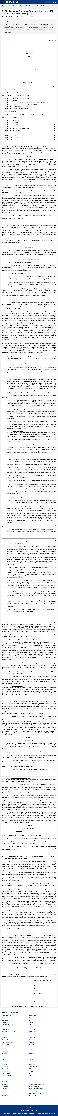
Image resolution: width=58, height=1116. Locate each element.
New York (31, 1073)
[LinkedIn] (22, 1110)
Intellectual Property (7, 1047)
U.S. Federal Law (7, 1060)
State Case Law (33, 1066)
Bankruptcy (32, 1018)
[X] (34, 1110)
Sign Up (54, 2)
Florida (31, 1071)
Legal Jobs (5, 1084)
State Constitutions (34, 1062)
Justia (2, 5)
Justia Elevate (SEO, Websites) (37, 1091)
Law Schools (33, 1038)
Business (5, 1038)
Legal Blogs (5, 1086)
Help (25, 1113)
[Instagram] (28, 1110)
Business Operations (7, 1042)
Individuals (32, 1015)
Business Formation (7, 1040)
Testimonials (32, 1098)
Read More (7, 32)
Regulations (5, 1066)
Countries (4, 1098)
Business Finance (19, 16)
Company (20, 1113)
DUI (30, 1024)
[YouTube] (24, 1110)
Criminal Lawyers (6, 1022)
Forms (6, 5)
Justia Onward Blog (34, 1095)
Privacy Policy (40, 1113)
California (31, 1069)
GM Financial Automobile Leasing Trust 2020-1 (29, 5)
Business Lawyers (7, 1020)
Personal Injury (33, 1031)
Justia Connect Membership (36, 1084)
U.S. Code (4, 1064)
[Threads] (30, 1110)
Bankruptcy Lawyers (7, 1018)
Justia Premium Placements (36, 1088)
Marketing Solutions (35, 1082)
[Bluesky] (32, 1110)
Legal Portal (14, 1113)
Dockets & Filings (6, 1075)
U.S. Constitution (6, 1062)
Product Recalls (6, 1091)
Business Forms (6, 1088)
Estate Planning (33, 1027)
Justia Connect (6, 1113)
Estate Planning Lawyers (8, 1027)
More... (4, 1034)
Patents (4, 1093)
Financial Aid (32, 1044)
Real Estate (5, 1051)
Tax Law (4, 1053)
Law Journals (32, 1049)
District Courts (6, 1073)
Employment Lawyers (7, 1024)
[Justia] (12, 2)
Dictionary (31, 1040)
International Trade (7, 1049)
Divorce (31, 1022)
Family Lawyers (6, 1029)
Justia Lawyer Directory (35, 1086)
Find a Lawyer (6, 1015)
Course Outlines (33, 1047)
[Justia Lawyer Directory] (36, 1110)
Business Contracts (13, 5)
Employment (5, 1044)
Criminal (31, 1020)
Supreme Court (6, 1069)
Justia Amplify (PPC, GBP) (35, 1093)
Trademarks (5, 1095)
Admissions (32, 1042)
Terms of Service (32, 1113)
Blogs (30, 1051)
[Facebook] (26, 1110)
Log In (48, 2)
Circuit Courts (5, 1071)
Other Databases (7, 1082)
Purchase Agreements (31, 16)
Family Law (32, 1029)
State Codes (32, 1064)
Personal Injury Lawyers (8, 1031)
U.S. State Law (33, 1060)
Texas (30, 1075)
